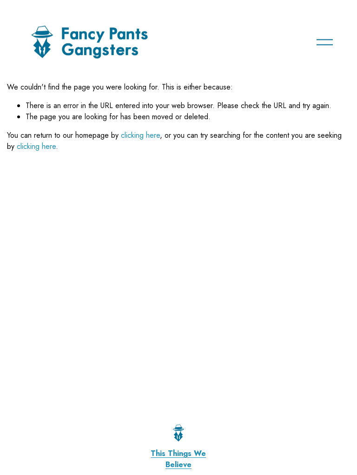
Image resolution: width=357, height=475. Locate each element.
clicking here (140, 135)
